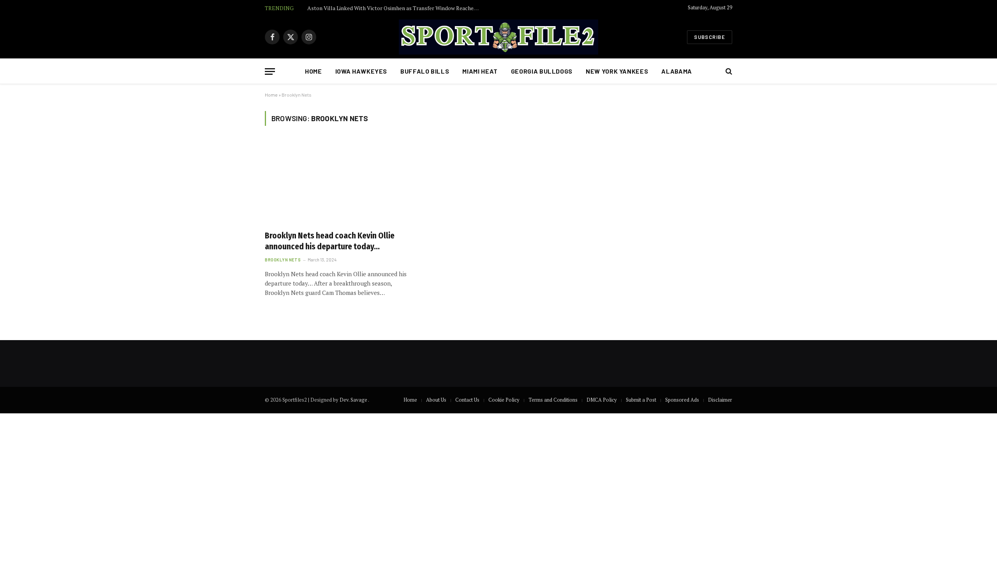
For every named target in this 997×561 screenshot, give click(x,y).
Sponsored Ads (682, 399)
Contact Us (467, 399)
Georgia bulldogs (541, 71)
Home (313, 71)
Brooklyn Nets (283, 259)
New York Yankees (617, 71)
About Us (436, 399)
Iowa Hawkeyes (361, 71)
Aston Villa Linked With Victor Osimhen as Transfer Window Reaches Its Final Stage (395, 8)
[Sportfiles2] (498, 37)
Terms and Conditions (553, 399)
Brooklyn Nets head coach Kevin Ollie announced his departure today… (330, 241)
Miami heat (479, 71)
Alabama (676, 71)
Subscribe (709, 37)
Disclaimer (720, 399)
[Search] (728, 71)
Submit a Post (641, 399)
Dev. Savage (354, 399)
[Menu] (270, 71)
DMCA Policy (602, 399)
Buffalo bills (424, 71)
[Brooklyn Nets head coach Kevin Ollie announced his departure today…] (338, 182)
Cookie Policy (504, 399)
